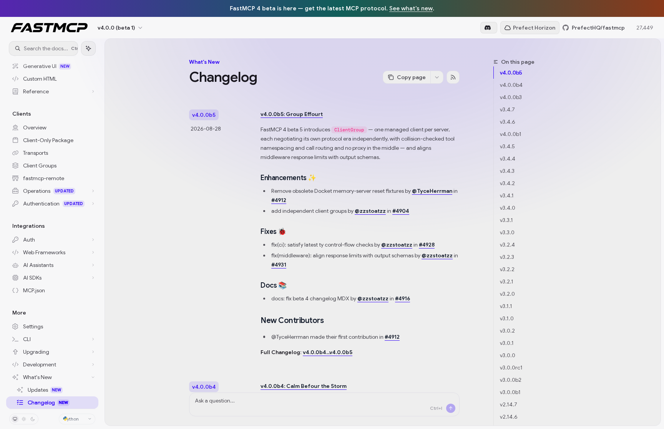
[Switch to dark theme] (33, 419)
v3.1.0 (507, 318)
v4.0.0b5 (511, 72)
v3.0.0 (507, 355)
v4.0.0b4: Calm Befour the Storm (304, 386)
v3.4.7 (507, 109)
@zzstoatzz (370, 210)
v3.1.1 (506, 306)
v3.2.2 (507, 269)
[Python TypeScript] (77, 419)
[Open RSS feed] (453, 77)
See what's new (411, 8)
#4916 (402, 298)
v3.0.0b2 (510, 379)
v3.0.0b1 (510, 392)
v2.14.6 (509, 416)
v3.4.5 (507, 146)
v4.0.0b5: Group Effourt (292, 114)
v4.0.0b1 (510, 134)
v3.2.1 (506, 281)
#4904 (400, 210)
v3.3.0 (507, 232)
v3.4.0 (507, 207)
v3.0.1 (507, 343)
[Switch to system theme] (15, 419)
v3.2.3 (507, 256)
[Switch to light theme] (24, 419)
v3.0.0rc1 (511, 367)
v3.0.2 (507, 330)
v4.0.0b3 (511, 97)
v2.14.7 (508, 404)
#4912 (278, 200)
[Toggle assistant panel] (88, 48)
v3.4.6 (507, 121)
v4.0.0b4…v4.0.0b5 (327, 352)
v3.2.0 (507, 293)
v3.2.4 (507, 244)
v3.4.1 (507, 195)
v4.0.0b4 (511, 84)
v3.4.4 (507, 158)
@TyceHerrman (432, 190)
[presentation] (52, 232)
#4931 (278, 264)
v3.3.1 (506, 220)
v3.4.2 (507, 183)
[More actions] (436, 77)
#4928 (427, 244)
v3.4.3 (507, 170)
